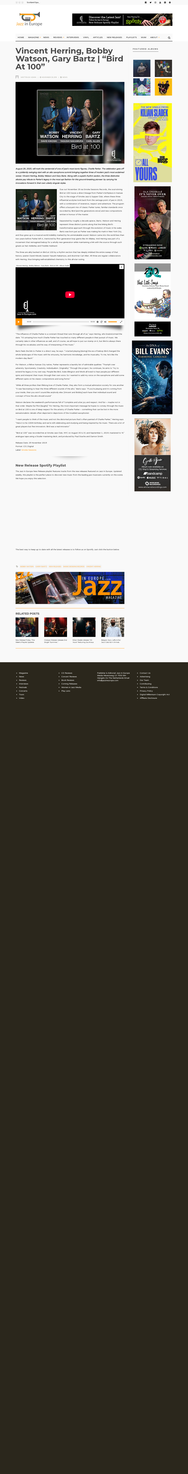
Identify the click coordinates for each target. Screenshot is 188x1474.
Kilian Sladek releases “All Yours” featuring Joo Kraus (83, 641)
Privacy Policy (146, 691)
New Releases (114, 37)
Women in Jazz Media (71, 687)
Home (21, 37)
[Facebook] (146, 2)
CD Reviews (66, 673)
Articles (98, 37)
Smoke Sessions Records (73, 566)
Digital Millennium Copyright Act (155, 694)
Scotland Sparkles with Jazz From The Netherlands (48, 2)
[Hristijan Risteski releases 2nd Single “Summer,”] (55, 625)
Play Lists (65, 691)
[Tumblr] (165, 2)
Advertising (145, 676)
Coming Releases (69, 684)
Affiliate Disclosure (148, 698)
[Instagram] (155, 2)
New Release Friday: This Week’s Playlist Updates (25, 641)
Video (21, 698)
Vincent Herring (93, 566)
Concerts (23, 691)
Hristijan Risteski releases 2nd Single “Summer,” (55, 641)
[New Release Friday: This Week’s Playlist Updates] (27, 625)
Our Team (144, 680)
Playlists (131, 37)
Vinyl (86, 37)
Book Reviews (67, 680)
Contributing (145, 684)
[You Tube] (160, 2)
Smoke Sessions (28, 450)
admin (33, 77)
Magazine (33, 37)
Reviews (57, 37)
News (46, 37)
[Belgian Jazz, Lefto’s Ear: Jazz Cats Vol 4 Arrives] (112, 625)
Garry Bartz (41, 566)
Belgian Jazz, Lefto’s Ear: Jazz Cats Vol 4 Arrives (111, 641)
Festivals (23, 687)
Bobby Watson (27, 566)
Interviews (73, 37)
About (154, 37)
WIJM (143, 37)
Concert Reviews (69, 676)
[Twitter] (151, 2)
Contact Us (145, 673)
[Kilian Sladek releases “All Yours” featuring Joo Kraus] (84, 625)
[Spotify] (170, 2)
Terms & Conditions (149, 687)
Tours (21, 694)
